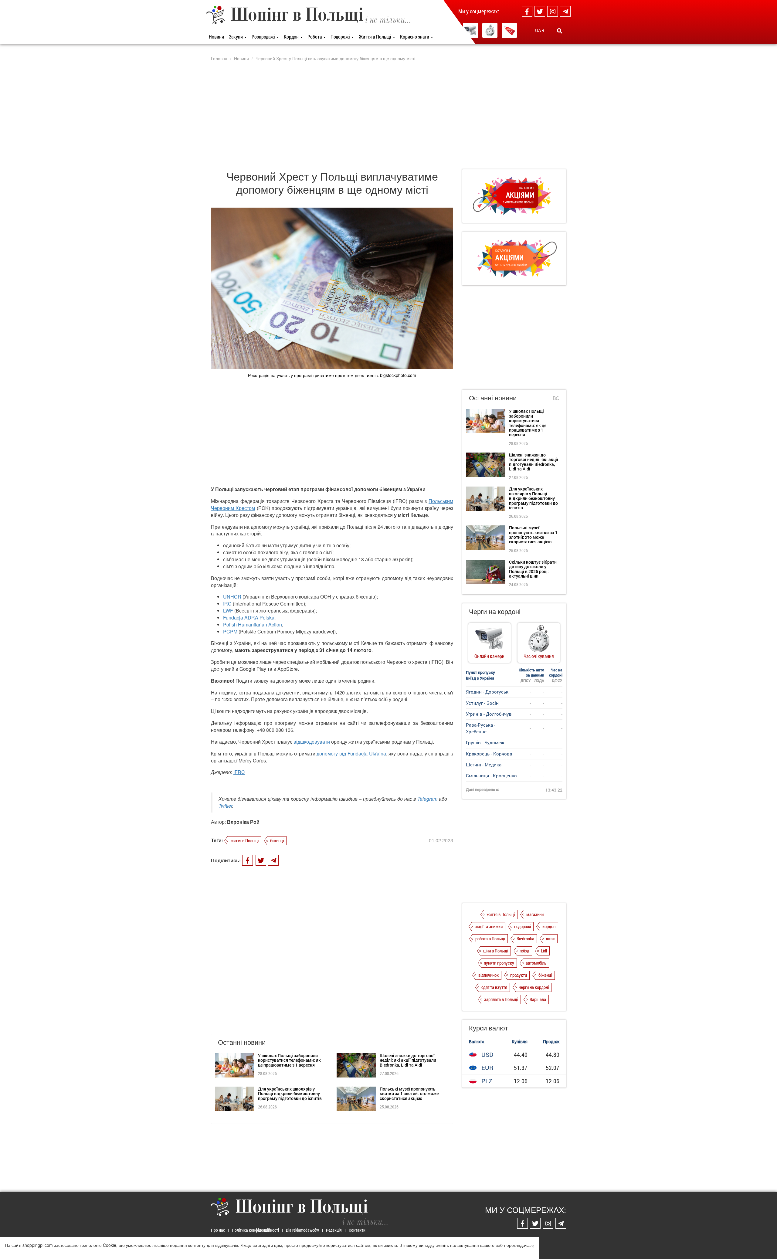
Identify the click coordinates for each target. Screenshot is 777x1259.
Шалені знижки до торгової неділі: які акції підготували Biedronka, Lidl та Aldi (408, 1060)
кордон (548, 926)
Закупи (236, 36)
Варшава (538, 999)
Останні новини (493, 397)
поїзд (524, 951)
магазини (535, 914)
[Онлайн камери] (470, 30)
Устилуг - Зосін (482, 703)
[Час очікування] (489, 30)
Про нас (218, 1230)
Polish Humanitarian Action (252, 624)
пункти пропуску (499, 963)
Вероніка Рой (243, 821)
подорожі (522, 926)
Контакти (357, 1230)
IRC (227, 603)
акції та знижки (489, 926)
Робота (315, 36)
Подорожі (341, 36)
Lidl (544, 951)
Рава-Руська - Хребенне (480, 728)
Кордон (292, 36)
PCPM (230, 631)
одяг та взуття (494, 987)
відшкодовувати (311, 741)
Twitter (225, 805)
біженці (277, 840)
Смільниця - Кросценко (491, 775)
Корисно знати (415, 36)
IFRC (239, 772)
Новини (216, 36)
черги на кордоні (534, 987)
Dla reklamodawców (302, 1230)
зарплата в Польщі (501, 999)
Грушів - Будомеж (485, 742)
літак (550, 938)
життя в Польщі (244, 840)
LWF (228, 610)
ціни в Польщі (495, 951)
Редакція (334, 1230)
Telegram (427, 798)
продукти (518, 975)
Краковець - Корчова (489, 754)
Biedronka (525, 938)
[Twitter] (539, 11)
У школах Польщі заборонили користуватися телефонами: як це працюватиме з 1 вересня (289, 1060)
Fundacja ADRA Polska (248, 617)
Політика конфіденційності (255, 1230)
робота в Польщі (490, 938)
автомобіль (536, 963)
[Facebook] (527, 11)
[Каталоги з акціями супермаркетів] (509, 30)
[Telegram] (565, 11)
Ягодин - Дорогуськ (487, 692)
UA (538, 30)
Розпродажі (264, 36)
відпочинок (488, 975)
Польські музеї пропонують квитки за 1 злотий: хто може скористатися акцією (409, 1093)
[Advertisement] (388, 115)
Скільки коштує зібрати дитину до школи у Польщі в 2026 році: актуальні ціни (533, 569)
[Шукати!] (559, 31)
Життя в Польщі (375, 36)
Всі (557, 398)
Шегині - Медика (483, 765)
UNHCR (232, 596)
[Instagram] (552, 11)
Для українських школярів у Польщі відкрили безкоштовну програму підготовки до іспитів (290, 1093)
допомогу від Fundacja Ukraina (351, 753)
